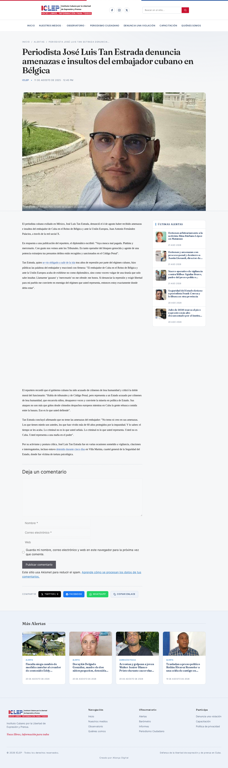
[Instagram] (119, 10)
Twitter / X (51, 594)
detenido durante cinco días (70, 449)
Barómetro (145, 721)
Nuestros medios (50, 25)
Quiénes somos (191, 25)
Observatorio (75, 25)
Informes (144, 726)
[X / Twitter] (127, 10)
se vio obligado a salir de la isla (59, 262)
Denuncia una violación (139, 25)
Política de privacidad (208, 726)
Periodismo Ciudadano (104, 25)
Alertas (39, 42)
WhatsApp (99, 594)
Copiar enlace (126, 594)
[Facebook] (112, 10)
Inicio (31, 25)
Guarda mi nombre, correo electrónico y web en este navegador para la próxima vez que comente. (82, 552)
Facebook (75, 594)
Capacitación (168, 25)
